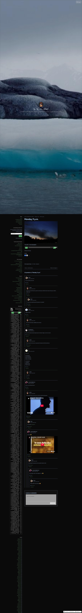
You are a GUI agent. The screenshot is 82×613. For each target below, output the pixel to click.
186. (15, 506)
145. (15, 463)
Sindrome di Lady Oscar (19, 302)
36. (15, 350)
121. (15, 438)
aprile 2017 (19, 601)
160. (15, 479)
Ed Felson (20, 282)
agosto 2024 (19, 542)
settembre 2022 (19, 549)
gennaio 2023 (19, 548)
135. (15, 453)
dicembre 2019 (19, 564)
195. (15, 515)
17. (15, 330)
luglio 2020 (19, 561)
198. (15, 518)
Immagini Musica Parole (19, 219)
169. (15, 488)
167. (15, 486)
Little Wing (20, 262)
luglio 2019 (19, 570)
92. (15, 408)
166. (16, 485)
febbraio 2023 (19, 547)
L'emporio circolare (19, 292)
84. (15, 400)
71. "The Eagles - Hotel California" (15, 386)
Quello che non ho (19, 252)
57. (15, 372)
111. (15, 428)
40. (15, 354)
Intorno (21, 301)
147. (15, 465)
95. (15, 411)
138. (15, 456)
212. (15, 533)
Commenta (52, 503)
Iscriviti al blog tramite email (17, 227)
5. (15, 318)
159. (16, 478)
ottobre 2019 (19, 566)
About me (20, 224)
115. (15, 432)
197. (15, 517)
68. (15, 383)
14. (15, 327)
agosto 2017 (19, 596)
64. (15, 379)
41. (15, 355)
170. (15, 489)
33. (15, 347)
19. (15, 332)
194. (15, 514)
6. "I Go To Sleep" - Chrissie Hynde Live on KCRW (15, 319)
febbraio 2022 (19, 553)
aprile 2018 (19, 587)
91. (15, 407)
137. (15, 455)
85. (16, 401)
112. (15, 429)
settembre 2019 (19, 567)
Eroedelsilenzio (30, 329)
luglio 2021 (19, 555)
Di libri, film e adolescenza (18, 245)
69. (15, 384)
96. (16, 412)
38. (15, 352)
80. (15, 396)
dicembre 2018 (19, 577)
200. (15, 520)
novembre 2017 (19, 593)
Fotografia (28, 216)
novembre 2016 (19, 607)
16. (15, 329)
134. (15, 452)
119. (15, 436)
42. (15, 356)
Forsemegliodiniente (19, 287)
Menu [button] (79, 2)
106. (15, 423)
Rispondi (28, 295)
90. (15, 406)
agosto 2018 (19, 582)
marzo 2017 (19, 602)
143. (16, 461)
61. (15, 376)
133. (15, 451)
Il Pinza (21, 286)
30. (15, 344)
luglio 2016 (19, 612)
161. (15, 480)
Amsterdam (20, 249)
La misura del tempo (19, 244)
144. (15, 462)
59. (15, 374)
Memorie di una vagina (19, 277)
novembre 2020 (19, 559)
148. (15, 466)
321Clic (25, 216)
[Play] (12, 313)
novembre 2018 (19, 578)
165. (15, 484)
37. (15, 351)
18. (15, 331)
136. (15, 454)
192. (15, 512)
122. (15, 439)
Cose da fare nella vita (19, 220)
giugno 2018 (19, 584)
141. (16, 459)
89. (15, 405)
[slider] (20, 312)
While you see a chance (19, 263)
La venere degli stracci (31, 382)
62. (15, 377)
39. (15, 353)
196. (15, 516)
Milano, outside (20, 243)
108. (15, 425)
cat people (33, 424)
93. (15, 409)
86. (15, 402)
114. (15, 431)
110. (15, 427)
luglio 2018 (19, 583)
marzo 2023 (19, 546)
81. (15, 397)
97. (15, 413)
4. (15, 317)
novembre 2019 (19, 565)
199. (15, 519)
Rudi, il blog (20, 293)
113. (15, 430)
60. (15, 375)
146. (15, 464)
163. (16, 482)
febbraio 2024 (19, 543)
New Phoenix (20, 280)
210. (16, 531)
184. (15, 504)
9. (16, 322)
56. (15, 371)
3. (15, 316)
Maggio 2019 (19, 572)
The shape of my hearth (19, 270)
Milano (33, 216)
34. (15, 348)
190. (16, 510)
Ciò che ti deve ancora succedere (17, 300)
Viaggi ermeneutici (19, 294)
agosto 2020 (19, 560)
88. (15, 404)
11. (15, 324)
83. (16, 399)
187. (15, 507)
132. (15, 450)
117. (15, 434)
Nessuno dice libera (19, 283)
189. (15, 509)
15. (15, 328)
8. (15, 321)
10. (15, 323)
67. (17, 382)
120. (15, 437)
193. (15, 513)
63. (15, 378)
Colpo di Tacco (20, 299)
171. (15, 490)
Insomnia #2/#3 (20, 266)
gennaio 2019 (19, 576)
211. (15, 532)
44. (15, 358)
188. (15, 508)
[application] (16, 312)
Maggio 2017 (19, 600)
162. (15, 481)
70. (15, 385)
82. (15, 398)
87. (15, 403)
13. (15, 326)
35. (15, 349)
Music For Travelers (19, 288)
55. (15, 370)
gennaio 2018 (19, 590)
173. (16, 492)
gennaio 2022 (19, 554)
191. (15, 511)
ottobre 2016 (19, 608)
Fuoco (31, 216)
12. (15, 325)
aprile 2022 (19, 552)
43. (15, 357)
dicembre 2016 (19, 606)
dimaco (29, 309)
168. (15, 487)
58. (15, 373)
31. (15, 345)
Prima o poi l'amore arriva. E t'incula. (17, 281)
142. (15, 460)
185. (15, 505)
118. (15, 435)
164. (15, 483)
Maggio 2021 (19, 558)
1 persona (30, 416)
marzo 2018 (19, 588)
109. (15, 426)
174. (15, 493)
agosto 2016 (19, 611)
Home (21, 218)
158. (15, 477)
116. (16, 433)
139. (15, 457)
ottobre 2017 (19, 594)
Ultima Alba (20, 271)
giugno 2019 (19, 571)
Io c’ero (21, 272)
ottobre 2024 (19, 541)
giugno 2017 (19, 599)
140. (15, 458)
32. (16, 346)
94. (15, 410)
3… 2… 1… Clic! (41, 109)
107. (15, 424)
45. (16, 359)
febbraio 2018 (19, 589)
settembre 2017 (19, 595)
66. (15, 381)
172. (15, 491)
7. (15, 320)
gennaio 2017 (19, 605)
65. (15, 380)
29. (16, 343)
